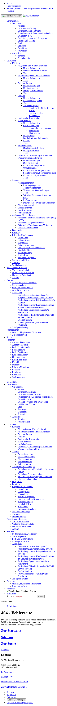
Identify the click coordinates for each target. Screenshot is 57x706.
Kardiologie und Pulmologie (35, 138)
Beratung (16, 232)
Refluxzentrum (24, 213)
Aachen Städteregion (21, 342)
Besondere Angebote (27, 257)
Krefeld (15, 362)
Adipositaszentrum (26, 183)
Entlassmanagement (26, 245)
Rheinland (16, 374)
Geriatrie (21, 95)
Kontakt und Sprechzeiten (34, 175)
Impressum (11, 694)
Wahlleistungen (19, 265)
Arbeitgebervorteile (20, 290)
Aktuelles (16, 53)
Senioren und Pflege (21, 260)
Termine (21, 56)
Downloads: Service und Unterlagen (39, 203)
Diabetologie (28, 135)
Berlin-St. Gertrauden (21, 347)
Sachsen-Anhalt (19, 377)
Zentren (15, 180)
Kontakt (26, 140)
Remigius (16, 372)
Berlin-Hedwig (18, 350)
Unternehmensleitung (27, 28)
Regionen (11, 340)
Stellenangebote (19, 285)
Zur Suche (8, 643)
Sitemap (7, 637)
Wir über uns (17, 23)
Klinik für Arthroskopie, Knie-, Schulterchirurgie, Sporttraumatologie (39, 171)
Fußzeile (10, 11)
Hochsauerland (18, 357)
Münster (15, 365)
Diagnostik (17, 230)
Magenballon (34, 133)
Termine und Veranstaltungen (36, 190)
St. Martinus (12, 382)
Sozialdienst (23, 255)
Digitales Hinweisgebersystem (20, 702)
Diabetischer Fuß (30, 163)
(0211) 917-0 (6, 677)
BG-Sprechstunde (31, 150)
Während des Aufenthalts (23, 272)
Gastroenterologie (31, 125)
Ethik (20, 43)
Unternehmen (13, 21)
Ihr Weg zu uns (30, 200)
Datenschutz (12, 697)
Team (25, 73)
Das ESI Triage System (33, 148)
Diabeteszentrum (25, 208)
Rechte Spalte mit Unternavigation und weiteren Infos (30, 8)
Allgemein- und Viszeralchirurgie (32, 66)
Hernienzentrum (25, 210)
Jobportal (5, 649)
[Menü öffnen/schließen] (11, 15)
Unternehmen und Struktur (29, 31)
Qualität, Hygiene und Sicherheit (26, 332)
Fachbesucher (13, 330)
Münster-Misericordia (21, 367)
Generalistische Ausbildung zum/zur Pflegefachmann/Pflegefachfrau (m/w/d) (35, 296)
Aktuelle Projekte (30, 105)
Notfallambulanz (25, 145)
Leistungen (11, 61)
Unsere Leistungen (31, 68)
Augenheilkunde (25, 83)
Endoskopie (34, 130)
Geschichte (22, 48)
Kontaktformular (30, 88)
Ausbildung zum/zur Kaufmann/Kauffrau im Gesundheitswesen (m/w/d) (36, 306)
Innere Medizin (24, 120)
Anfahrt (21, 26)
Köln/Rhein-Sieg (19, 360)
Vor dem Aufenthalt (20, 270)
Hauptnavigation (14, 6)
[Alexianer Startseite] (31, 16)
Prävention (22, 51)
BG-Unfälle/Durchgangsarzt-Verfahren (35, 225)
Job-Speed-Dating (20, 327)
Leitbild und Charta (26, 41)
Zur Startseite (11, 630)
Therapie (16, 262)
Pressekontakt (24, 58)
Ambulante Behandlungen (23, 215)
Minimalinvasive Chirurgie (35, 70)
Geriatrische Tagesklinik (28, 118)
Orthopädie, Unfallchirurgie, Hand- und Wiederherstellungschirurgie (35, 156)
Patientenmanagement (32, 100)
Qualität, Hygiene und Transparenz (33, 38)
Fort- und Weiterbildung (22, 287)
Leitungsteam (23, 240)
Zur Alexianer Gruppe (14, 686)
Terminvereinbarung (32, 188)
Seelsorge (22, 46)
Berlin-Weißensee (20, 352)
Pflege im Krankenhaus (22, 235)
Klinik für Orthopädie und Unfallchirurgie (34, 166)
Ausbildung (17, 292)
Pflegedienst (23, 242)
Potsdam (16, 370)
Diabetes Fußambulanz (28, 227)
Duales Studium (25, 320)
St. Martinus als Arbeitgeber (24, 282)
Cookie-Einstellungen (16, 700)
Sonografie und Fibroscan (40, 128)
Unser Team (23, 237)
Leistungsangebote (31, 185)
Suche (9, 337)
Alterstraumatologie (26, 205)
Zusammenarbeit (19, 335)
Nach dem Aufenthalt (21, 275)
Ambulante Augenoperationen (31, 222)
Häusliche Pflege (25, 250)
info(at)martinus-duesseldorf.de (14, 681)
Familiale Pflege (25, 252)
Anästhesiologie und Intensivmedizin (34, 75)
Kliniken (16, 63)
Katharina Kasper (20, 355)
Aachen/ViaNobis (20, 345)
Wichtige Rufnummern (33, 90)
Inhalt (9, 3)
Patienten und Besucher (17, 267)
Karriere (10, 280)
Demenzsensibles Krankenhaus (36, 114)
